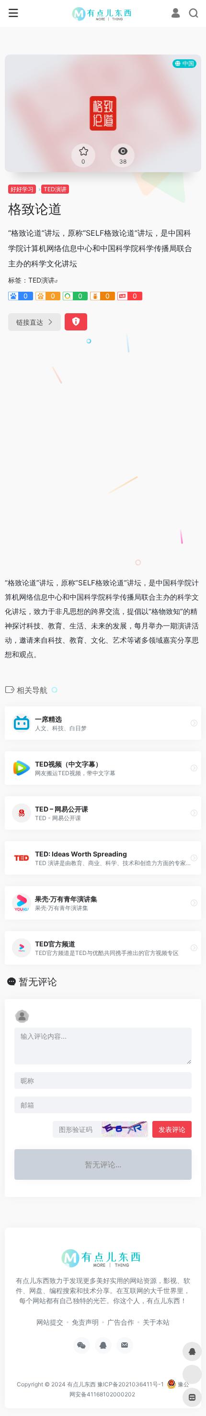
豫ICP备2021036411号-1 (130, 1384)
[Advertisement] (103, 450)
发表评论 (172, 1129)
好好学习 (22, 189)
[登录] (176, 14)
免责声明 (85, 1322)
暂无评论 (38, 982)
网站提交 (49, 1322)
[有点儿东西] (103, 13)
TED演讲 (55, 189)
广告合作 (120, 1322)
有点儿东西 (81, 1384)
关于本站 (156, 1322)
